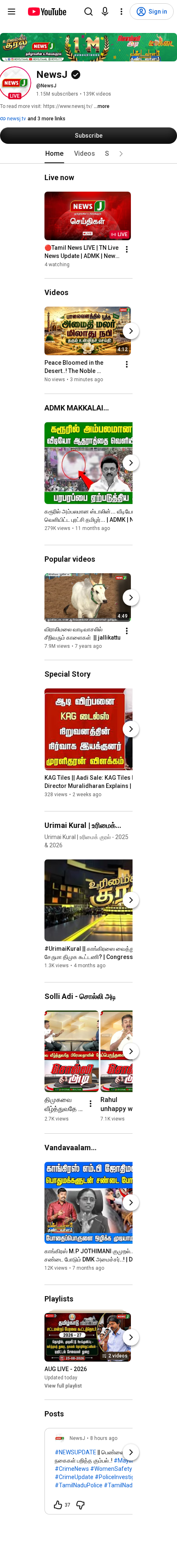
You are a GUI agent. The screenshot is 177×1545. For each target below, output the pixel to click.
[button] (15, 83)
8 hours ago (103, 1438)
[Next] (131, 331)
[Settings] (121, 11)
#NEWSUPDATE (75, 1452)
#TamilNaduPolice (78, 1485)
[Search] (88, 11)
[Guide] (11, 11)
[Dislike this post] (80, 1505)
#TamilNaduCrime (127, 1485)
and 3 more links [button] (46, 119)
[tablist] (88, 154)
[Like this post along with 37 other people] (58, 1505)
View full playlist (63, 1386)
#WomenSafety (111, 1468)
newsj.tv (16, 119)
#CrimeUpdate (74, 1477)
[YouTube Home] (46, 11)
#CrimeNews (72, 1468)
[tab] (54, 154)
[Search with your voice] (105, 11)
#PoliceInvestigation (121, 1477)
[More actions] (127, 249)
